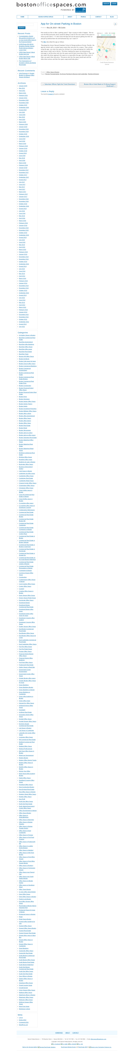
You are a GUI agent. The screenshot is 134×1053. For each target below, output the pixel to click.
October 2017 (23, 175)
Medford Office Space (25, 746)
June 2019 (22, 139)
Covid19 (21, 589)
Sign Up (106, 3)
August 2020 (23, 110)
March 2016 (22, 220)
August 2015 (23, 237)
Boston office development (27, 416)
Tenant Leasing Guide (25, 985)
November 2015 (24, 230)
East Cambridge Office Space (28, 644)
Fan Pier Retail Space (25, 649)
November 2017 (24, 172)
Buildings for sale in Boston (27, 462)
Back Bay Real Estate (25, 351)
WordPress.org (23, 1025)
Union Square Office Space (27, 990)
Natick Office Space (25, 778)
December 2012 (24, 314)
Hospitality (22, 710)
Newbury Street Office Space (27, 794)
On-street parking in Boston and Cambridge (73, 74)
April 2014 (22, 276)
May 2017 (22, 187)
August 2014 (23, 266)
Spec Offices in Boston (25, 976)
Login (114, 3)
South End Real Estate (25, 974)
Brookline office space (25, 459)
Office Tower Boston (25, 889)
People (83, 17)
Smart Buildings (23, 948)
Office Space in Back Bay (26, 819)
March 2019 (22, 143)
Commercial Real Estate (26, 512)
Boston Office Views (25, 423)
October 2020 (23, 105)
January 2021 (23, 98)
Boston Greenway (24, 399)
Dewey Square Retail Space (27, 598)
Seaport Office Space (25, 926)
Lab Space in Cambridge (26, 730)
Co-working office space (26, 503)
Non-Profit (22, 799)
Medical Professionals (25, 748)
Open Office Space (24, 894)
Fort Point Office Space (26, 662)
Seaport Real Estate (25, 930)
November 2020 (24, 102)
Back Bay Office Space (25, 347)
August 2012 (23, 324)
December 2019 (24, 129)
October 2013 (23, 290)
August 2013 (23, 295)
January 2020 (23, 127)
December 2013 (24, 285)
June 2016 (22, 213)
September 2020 (24, 107)
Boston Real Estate (24, 425)
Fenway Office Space (25, 651)
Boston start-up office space (27, 435)
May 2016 (22, 216)
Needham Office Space (26, 784)
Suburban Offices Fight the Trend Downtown (59, 84)
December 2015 (24, 228)
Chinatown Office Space (26, 488)
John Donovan (23, 73)
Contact (98, 17)
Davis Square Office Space (27, 595)
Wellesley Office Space (26, 1000)
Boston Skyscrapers (25, 430)
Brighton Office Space (25, 457)
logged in (51, 94)
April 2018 (22, 160)
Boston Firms (23, 396)
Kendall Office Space (25, 719)
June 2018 (22, 155)
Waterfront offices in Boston (27, 995)
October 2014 (23, 261)
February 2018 (23, 165)
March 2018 (22, 163)
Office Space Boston (52, 72)
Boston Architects (24, 359)
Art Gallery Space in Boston (27, 335)
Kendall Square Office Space (27, 721)
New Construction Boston (26, 787)
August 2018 (23, 153)
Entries (22, 1020)
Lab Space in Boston (25, 728)
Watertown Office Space (26, 997)
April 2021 (22, 90)
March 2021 (22, 93)
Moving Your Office (24, 771)
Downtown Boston (24, 602)
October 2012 (23, 319)
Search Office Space (45, 17)
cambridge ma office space (27, 473)
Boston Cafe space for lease (27, 361)
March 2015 (22, 249)
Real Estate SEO (82, 1047)
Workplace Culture (24, 1009)
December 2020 (24, 100)
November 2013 (24, 288)
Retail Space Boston (25, 919)
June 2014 (22, 271)
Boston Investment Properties (27, 408)
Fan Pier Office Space (25, 646)
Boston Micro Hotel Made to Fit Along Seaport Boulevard (99, 85)
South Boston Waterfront (26, 964)
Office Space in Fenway (26, 835)
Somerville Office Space (26, 951)
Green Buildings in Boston (27, 690)
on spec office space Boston (27, 892)
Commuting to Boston (25, 570)
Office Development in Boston (28, 810)
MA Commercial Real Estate (27, 739)
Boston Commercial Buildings (28, 366)
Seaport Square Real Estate (27, 933)
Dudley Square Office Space (27, 626)
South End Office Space (26, 971)
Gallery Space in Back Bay (27, 667)
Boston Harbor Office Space (27, 401)
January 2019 (23, 148)
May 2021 (22, 88)
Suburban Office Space (26, 983)
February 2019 (23, 146)
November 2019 (24, 131)
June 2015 (22, 242)
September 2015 (24, 235)
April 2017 (22, 189)
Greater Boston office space (27, 678)
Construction (23, 577)
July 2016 (22, 211)
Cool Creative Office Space (27, 584)
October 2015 (23, 232)
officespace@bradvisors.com (98, 1039)
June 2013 (22, 300)
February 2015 (23, 252)
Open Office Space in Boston (27, 896)
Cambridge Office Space (26, 476)
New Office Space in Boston (27, 792)
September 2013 (24, 293)
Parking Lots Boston (25, 899)
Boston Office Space (25, 418)
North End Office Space (26, 801)
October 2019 (23, 134)
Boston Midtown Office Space (27, 411)
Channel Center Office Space (27, 483)
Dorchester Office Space (26, 600)
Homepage (59, 1033)
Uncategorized (23, 988)
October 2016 (23, 204)
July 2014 (22, 269)
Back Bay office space (25, 349)
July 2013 (22, 297)
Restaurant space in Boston (27, 914)
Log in (21, 1017)
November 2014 (24, 259)
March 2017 (22, 192)
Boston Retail (23, 428)
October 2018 (23, 151)
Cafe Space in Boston (25, 471)
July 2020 (22, 112)
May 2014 (22, 273)
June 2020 (22, 114)
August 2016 (23, 208)
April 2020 (22, 119)
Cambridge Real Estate (26, 478)
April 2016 (22, 218)
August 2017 (23, 179)
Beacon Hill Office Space (26, 356)
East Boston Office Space (26, 633)
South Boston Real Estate (26, 962)
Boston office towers (25, 420)
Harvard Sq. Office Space (26, 703)
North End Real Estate (25, 804)
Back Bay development (26, 342)
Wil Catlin (62, 27)
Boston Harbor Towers (25, 404)
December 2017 (24, 170)
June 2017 (22, 184)
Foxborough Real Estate (26, 665)
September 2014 (24, 264)
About (70, 17)
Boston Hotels (23, 406)
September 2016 (24, 206)
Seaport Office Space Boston (27, 928)
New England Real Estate (26, 789)
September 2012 (24, 322)
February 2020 (23, 124)
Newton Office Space (25, 796)
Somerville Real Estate (26, 953)
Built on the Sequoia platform (30, 1047)
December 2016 (24, 199)
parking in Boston (93, 74)
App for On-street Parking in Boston (61, 23)
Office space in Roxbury (26, 865)
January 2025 (23, 86)
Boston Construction (25, 385)
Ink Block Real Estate (25, 712)
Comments (23, 1022)
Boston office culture (25, 413)
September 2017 (24, 177)
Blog (112, 17)
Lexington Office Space (26, 737)
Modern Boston (23, 758)
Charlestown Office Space (26, 485)
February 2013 (23, 310)
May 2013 (22, 302)
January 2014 (23, 283)
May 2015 (22, 245)
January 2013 (23, 312)
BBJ (45, 42)
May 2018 (22, 158)
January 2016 (23, 225)
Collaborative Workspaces (27, 510)
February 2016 (23, 223)
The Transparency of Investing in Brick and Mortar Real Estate (27, 62)
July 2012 (22, 326)
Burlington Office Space (26, 464)
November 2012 (24, 317)
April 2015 (22, 247)
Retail (21, 917)
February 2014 (23, 281)
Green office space (24, 701)
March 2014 (22, 278)
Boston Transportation (52, 74)
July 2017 (22, 182)
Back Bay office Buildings (26, 344)
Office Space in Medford (26, 850)
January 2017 (23, 196)
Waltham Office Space (25, 992)
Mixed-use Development (26, 755)
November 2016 (24, 201)
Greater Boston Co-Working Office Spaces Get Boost (26, 75)
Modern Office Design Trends (27, 760)
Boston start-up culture (25, 433)
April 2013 (22, 305)
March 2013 (22, 307)
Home (22, 17)
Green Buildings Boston (26, 687)
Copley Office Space (25, 586)
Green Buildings (24, 685)
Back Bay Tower (24, 354)
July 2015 (22, 240)
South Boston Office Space (27, 960)
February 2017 (23, 194)
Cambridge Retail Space (26, 480)
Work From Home (24, 1006)
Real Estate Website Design (68, 1047)
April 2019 (22, 141)
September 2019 (24, 136)
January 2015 (23, 254)
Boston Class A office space (27, 363)
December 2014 (24, 257)
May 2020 (22, 117)
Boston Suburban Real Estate (28, 437)
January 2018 (23, 167)
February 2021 (23, 95)
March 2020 (22, 122)
